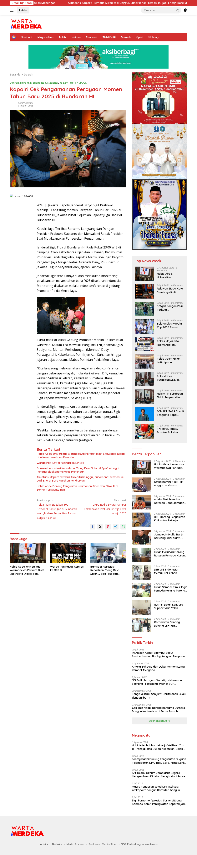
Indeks (23, 10)
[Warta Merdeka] (26, 23)
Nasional (26, 37)
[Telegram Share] (116, 526)
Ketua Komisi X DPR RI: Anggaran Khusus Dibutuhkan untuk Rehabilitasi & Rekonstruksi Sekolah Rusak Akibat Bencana (168, 483)
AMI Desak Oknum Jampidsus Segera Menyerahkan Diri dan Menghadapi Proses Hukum (159, 774)
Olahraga (154, 37)
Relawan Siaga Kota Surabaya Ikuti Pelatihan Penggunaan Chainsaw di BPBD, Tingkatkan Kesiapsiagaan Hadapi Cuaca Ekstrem (170, 290)
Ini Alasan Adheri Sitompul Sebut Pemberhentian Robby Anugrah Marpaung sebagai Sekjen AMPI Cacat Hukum (159, 654)
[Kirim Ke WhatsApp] (123, 526)
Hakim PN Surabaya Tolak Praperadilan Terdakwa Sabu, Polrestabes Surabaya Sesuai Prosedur (170, 395)
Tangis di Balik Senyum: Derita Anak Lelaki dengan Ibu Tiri (159, 695)
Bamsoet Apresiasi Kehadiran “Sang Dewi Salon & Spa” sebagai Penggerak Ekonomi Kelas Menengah (78, 470)
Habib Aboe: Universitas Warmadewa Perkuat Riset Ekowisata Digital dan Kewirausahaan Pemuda (81, 455)
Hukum (76, 37)
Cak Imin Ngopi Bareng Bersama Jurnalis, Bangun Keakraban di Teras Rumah (158, 709)
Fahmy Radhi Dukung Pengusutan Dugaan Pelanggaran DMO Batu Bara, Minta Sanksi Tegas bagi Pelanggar (159, 760)
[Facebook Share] (92, 526)
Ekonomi (91, 37)
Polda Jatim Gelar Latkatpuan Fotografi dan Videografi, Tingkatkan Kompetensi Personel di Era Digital (170, 360)
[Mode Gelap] (185, 10)
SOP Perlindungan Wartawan (139, 844)
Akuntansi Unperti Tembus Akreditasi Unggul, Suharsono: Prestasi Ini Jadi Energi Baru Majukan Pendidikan (108, 3)
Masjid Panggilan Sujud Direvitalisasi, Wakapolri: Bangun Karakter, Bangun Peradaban (156, 788)
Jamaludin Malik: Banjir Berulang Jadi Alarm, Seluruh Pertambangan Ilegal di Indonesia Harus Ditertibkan (169, 536)
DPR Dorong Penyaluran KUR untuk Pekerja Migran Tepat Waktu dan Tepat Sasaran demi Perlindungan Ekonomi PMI (170, 518)
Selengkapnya (158, 720)
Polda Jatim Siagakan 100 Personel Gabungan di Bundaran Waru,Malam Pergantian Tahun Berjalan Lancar (57, 508)
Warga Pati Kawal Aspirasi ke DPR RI (60, 463)
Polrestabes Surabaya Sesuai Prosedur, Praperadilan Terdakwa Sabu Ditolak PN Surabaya (168, 377)
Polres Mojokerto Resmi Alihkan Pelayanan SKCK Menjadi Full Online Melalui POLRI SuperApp (168, 342)
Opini (139, 37)
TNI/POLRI (109, 37)
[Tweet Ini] (100, 526)
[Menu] (12, 10)
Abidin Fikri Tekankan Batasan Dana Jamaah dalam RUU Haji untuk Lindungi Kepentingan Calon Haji (169, 501)
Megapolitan (45, 37)
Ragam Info (66, 82)
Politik (62, 37)
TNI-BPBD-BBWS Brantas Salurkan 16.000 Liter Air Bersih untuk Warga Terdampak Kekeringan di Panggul (169, 430)
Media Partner (76, 844)
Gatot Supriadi (25, 103)
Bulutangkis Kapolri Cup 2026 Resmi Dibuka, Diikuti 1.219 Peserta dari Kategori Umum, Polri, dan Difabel (169, 325)
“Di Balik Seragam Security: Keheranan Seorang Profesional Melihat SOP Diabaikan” (157, 682)
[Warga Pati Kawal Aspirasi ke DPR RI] (68, 553)
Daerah (126, 37)
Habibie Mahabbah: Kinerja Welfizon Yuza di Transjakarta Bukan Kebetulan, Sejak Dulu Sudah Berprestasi (158, 747)
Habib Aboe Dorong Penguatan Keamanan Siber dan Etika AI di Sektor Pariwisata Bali (77, 487)
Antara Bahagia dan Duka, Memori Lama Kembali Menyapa (158, 668)
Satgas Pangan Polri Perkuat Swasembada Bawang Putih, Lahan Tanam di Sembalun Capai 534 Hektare (170, 307)
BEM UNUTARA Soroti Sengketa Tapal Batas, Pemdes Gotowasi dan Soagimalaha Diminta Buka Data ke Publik (170, 412)
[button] (177, 10)
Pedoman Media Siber (103, 844)
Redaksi (57, 844)
